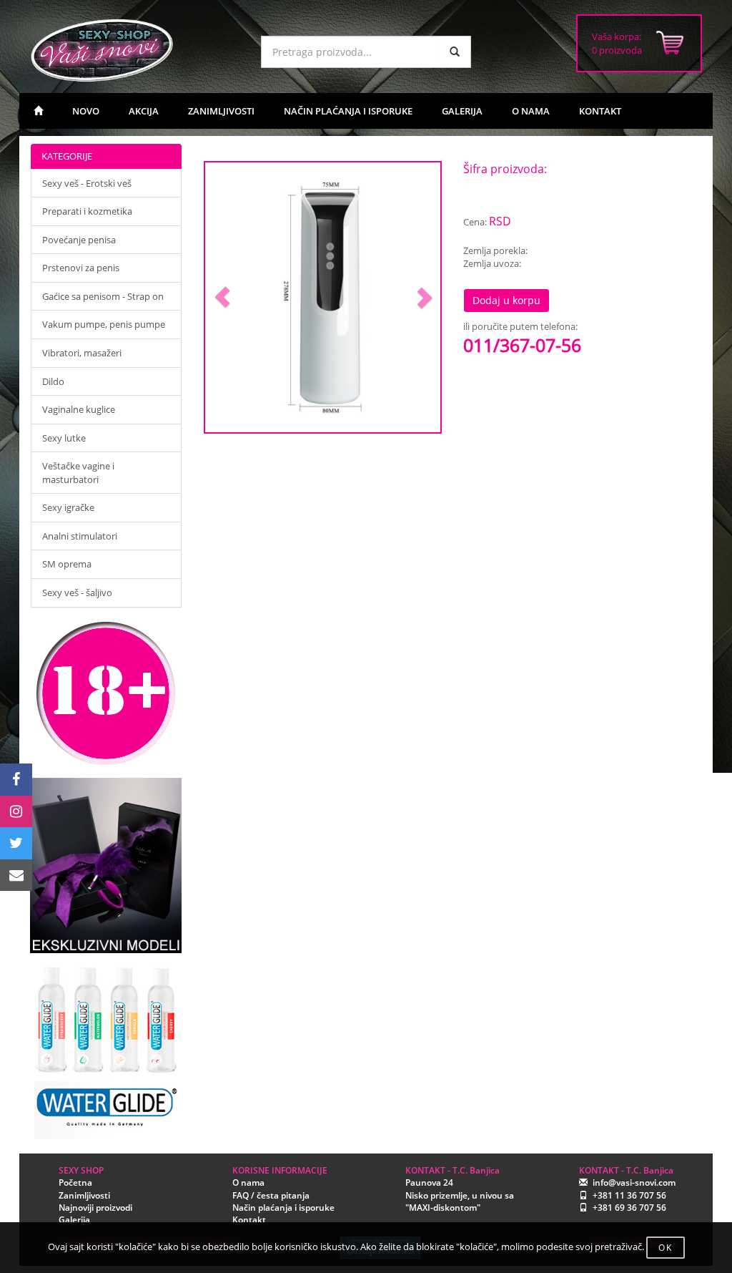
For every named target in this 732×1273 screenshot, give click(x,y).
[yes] (454, 52)
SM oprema (67, 563)
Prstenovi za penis (80, 267)
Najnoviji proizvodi (95, 1207)
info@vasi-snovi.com (634, 1182)
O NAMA (531, 110)
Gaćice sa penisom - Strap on (103, 296)
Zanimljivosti (84, 1195)
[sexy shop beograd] (38, 111)
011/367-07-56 (522, 345)
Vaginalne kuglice (78, 409)
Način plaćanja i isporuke (283, 1207)
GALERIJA (462, 110)
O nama (248, 1182)
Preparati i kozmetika (87, 211)
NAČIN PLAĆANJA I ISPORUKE (348, 110)
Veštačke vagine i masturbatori (78, 472)
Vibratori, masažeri (82, 352)
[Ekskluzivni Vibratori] (106, 865)
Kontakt (249, 1220)
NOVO (85, 110)
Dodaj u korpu (506, 300)
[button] (222, 297)
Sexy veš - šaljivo (77, 592)
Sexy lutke (64, 437)
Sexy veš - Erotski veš (87, 183)
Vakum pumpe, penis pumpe (103, 324)
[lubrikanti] (106, 1046)
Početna (75, 1182)
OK (665, 1248)
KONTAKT (600, 110)
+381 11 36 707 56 (629, 1195)
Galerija (74, 1220)
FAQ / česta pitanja (271, 1195)
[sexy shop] (134, 50)
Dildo (53, 381)
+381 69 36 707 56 (629, 1207)
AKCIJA (144, 110)
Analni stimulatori (79, 536)
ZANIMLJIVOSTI (221, 110)
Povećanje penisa (79, 239)
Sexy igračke (68, 507)
